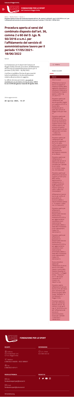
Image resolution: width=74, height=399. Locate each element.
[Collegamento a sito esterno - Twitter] (43, 378)
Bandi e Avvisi (14, 17)
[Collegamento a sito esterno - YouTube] (46, 378)
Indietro (57, 64)
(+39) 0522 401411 (11, 367)
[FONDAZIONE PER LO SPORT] (13, 9)
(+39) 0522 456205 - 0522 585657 (16, 361)
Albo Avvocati (56, 80)
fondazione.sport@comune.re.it (15, 387)
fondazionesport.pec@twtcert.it (15, 381)
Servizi (21, 17)
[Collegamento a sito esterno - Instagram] (50, 378)
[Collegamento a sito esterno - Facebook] (39, 378)
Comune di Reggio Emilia (12, 3)
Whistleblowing (10, 394)
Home (6, 17)
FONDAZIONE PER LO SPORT (33, 9)
